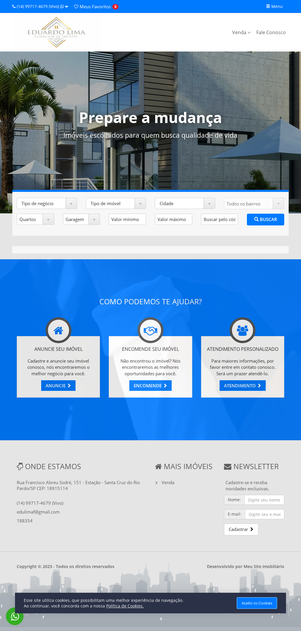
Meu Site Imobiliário (264, 566)
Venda (240, 32)
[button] (47, 203)
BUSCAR (268, 219)
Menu (276, 6)
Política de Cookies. (125, 606)
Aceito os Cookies (257, 603)
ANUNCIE (56, 385)
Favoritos (94, 6)
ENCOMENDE (148, 385)
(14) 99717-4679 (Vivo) (38, 6)
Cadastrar (239, 529)
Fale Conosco (271, 32)
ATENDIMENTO (240, 385)
